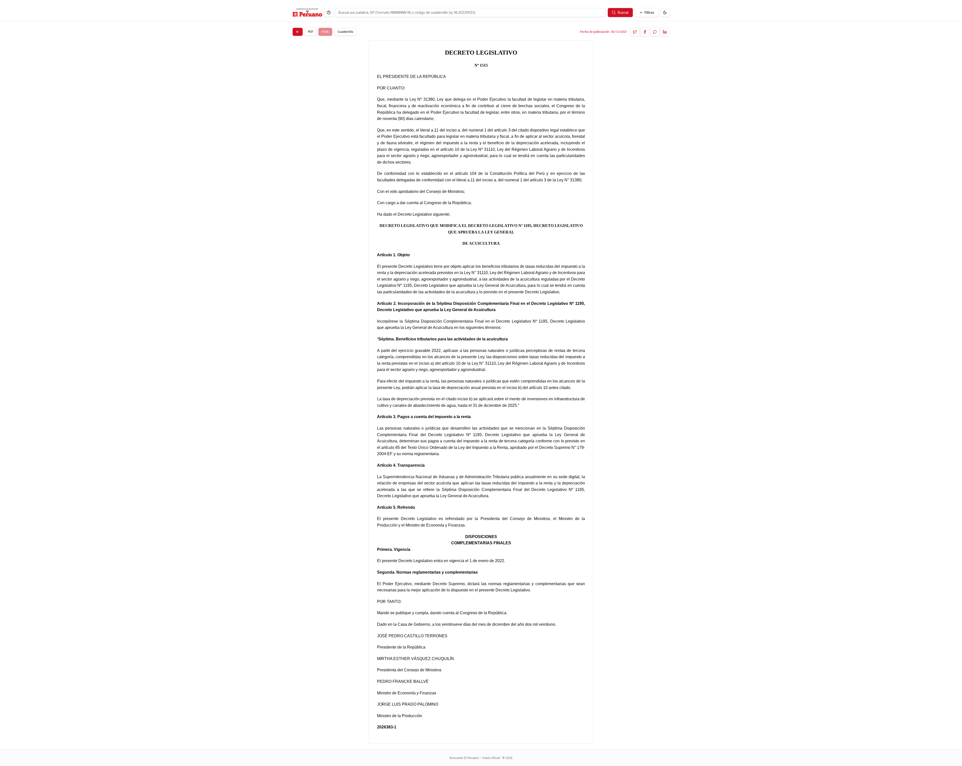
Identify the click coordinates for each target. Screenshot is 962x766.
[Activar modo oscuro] (664, 12)
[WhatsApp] (654, 31)
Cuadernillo (345, 32)
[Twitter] (634, 31)
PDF (310, 32)
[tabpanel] (481, 392)
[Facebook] (644, 31)
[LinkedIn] (664, 31)
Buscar (623, 13)
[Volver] (298, 32)
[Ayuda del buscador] (328, 12)
